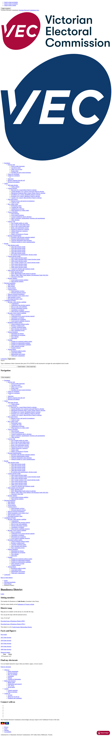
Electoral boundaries (9, 283)
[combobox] (9, 367)
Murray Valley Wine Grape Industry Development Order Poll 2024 (29, 275)
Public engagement (13, 671)
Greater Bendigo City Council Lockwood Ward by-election (27, 191)
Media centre (11, 682)
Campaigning (15, 303)
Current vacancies (13, 690)
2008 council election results (19, 267)
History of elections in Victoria (19, 234)
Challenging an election (17, 209)
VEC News (11, 685)
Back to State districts (7, 577)
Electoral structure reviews (18, 292)
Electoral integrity (13, 673)
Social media (11, 687)
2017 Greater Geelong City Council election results (25, 262)
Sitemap (6, 730)
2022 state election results (18, 246)
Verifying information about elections (21, 240)
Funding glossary (16, 348)
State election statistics (17, 281)
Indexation (14, 338)
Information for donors (17, 333)
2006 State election (6, 649)
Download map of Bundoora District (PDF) (13, 621)
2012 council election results (19, 265)
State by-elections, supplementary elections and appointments (28, 218)
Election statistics (12, 278)
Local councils (12, 288)
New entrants (15, 336)
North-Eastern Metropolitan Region (22, 627)
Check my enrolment (13, 174)
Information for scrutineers (18, 319)
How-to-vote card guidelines (19, 306)
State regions (11, 286)
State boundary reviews (14, 297)
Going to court (15, 202)
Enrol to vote (11, 164)
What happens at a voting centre (20, 210)
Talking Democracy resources (19, 231)
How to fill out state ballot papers (20, 224)
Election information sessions (19, 308)
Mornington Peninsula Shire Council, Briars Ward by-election (28, 193)
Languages (4, 358)
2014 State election (6, 643)
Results (6, 243)
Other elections (15, 220)
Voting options (15, 186)
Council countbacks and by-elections (21, 216)
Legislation (11, 676)
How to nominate (16, 314)
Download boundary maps (15, 299)
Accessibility (7, 732)
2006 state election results (18, 253)
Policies (10, 677)
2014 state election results (18, 250)
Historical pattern (5, 652)
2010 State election (6, 646)
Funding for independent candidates (21, 344)
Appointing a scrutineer (17, 310)
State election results (13, 245)
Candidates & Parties (10, 300)
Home (6, 580)
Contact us (7, 693)
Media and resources (10, 681)
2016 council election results (19, 264)
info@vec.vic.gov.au (13, 696)
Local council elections (17, 215)
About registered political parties (20, 324)
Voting (6, 183)
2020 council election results (19, 261)
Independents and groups (18, 354)
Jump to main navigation (11, 2)
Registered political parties (15, 322)
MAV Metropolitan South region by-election (23, 273)
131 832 (10, 695)
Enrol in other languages (18, 166)
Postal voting (14, 171)
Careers (6, 688)
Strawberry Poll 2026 (17, 276)
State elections (15, 213)
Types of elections (13, 212)
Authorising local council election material (22, 316)
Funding (10, 340)
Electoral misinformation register (20, 239)
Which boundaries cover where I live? (18, 295)
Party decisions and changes (19, 329)
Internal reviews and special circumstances (23, 201)
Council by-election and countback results (22, 269)
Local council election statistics (19, 280)
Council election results (14, 256)
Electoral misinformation (14, 235)
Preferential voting (16, 205)
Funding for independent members (20, 343)
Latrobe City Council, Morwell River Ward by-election (26, 198)
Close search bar (31, 366)
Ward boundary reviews (17, 291)
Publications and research (15, 684)
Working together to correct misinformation (23, 242)
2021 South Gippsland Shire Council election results (25, 259)
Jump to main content (10, 5)
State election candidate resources (20, 311)
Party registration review (18, 330)
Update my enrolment (14, 175)
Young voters (15, 232)
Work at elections (12, 692)
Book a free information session (20, 228)
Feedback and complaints (15, 698)
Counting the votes (16, 207)
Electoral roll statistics (14, 182)
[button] (6, 8)
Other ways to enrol (16, 169)
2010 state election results (18, 251)
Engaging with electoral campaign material (23, 237)
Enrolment (7, 163)
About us (6, 670)
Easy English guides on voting (19, 223)
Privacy (6, 727)
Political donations (13, 332)
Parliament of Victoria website (25, 604)
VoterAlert (10, 179)
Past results (4, 634)
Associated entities (16, 352)
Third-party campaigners (18, 355)
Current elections (12, 188)
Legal (5, 728)
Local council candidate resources (20, 321)
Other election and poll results (16, 270)
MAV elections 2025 (17, 272)
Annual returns (12, 349)
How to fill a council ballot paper (20, 226)
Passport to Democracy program (20, 229)
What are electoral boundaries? (16, 294)
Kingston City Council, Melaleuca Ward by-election (25, 196)
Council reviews (12, 289)
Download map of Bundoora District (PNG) (13, 624)
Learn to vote (11, 221)
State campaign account (17, 346)
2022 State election (6, 637)
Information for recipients (18, 335)
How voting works (13, 204)
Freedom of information (14, 679)
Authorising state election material (20, 305)
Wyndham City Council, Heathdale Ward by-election (25, 194)
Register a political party (18, 325)
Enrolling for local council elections (21, 172)
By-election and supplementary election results (24, 254)
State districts (11, 284)
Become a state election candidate (17, 302)
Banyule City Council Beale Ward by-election (24, 190)
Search (2, 360)
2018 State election (6, 640)
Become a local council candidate (17, 313)
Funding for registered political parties (21, 341)
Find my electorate (6, 667)
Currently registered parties (18, 327)
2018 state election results (18, 248)
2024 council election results (19, 258)
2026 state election (13, 185)
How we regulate (12, 674)
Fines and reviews (13, 199)
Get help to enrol (15, 168)
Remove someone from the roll (16, 180)
